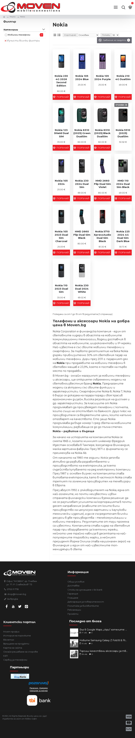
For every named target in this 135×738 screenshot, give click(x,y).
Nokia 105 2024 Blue (82, 77)
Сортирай (70, 35)
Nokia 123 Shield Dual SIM (61, 133)
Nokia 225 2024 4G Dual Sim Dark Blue (123, 236)
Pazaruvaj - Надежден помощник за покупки (39, 689)
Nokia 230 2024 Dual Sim (82, 184)
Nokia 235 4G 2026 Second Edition (61, 80)
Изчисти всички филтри (23, 40)
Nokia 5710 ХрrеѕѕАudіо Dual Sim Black (102, 236)
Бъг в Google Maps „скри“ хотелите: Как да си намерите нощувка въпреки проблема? (104, 629)
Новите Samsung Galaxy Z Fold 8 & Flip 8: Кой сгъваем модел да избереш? (104, 640)
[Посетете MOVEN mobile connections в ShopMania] (20, 676)
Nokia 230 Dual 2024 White (82, 288)
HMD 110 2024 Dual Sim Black (123, 184)
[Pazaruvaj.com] (39, 684)
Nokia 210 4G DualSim (123, 77)
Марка (12, 17)
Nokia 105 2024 (61, 182)
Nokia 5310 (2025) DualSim (123, 133)
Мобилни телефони (19, 35)
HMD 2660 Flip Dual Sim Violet (102, 184)
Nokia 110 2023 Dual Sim (61, 288)
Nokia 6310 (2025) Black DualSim (102, 133)
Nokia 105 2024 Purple (102, 77)
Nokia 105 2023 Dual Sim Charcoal (61, 236)
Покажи (106, 35)
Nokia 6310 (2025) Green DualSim (81, 133)
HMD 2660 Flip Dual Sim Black (81, 234)
